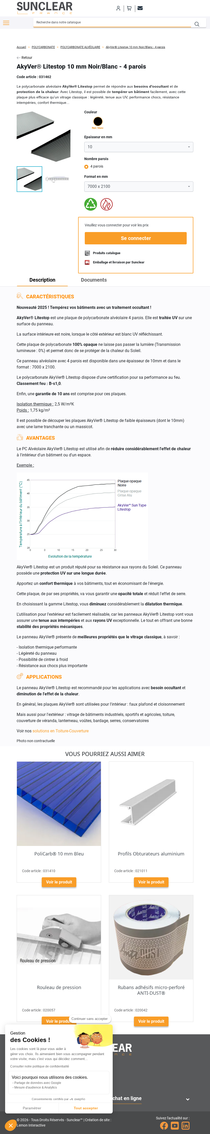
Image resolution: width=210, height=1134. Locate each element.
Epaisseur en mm (98, 137)
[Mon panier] (129, 8)
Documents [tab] (94, 280)
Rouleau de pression (59, 987)
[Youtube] (175, 1125)
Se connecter (136, 238)
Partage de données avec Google (37, 1083)
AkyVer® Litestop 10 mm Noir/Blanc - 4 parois (135, 47)
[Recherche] (198, 22)
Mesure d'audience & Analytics (35, 1087)
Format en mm (96, 176)
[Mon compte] (118, 8)
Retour (26, 58)
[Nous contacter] (139, 8)
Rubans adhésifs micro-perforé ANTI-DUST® (151, 990)
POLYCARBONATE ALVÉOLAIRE (80, 47)
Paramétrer (32, 1108)
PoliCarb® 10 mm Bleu (59, 854)
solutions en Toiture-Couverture (61, 731)
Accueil (21, 47)
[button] (11, 1125)
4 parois (96, 166)
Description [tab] (42, 280)
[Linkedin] (186, 1125)
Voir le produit (59, 882)
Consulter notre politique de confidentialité (39, 1066)
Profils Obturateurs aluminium (151, 854)
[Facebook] (164, 1125)
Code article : (27, 77)
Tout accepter (86, 1108)
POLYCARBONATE (43, 47)
